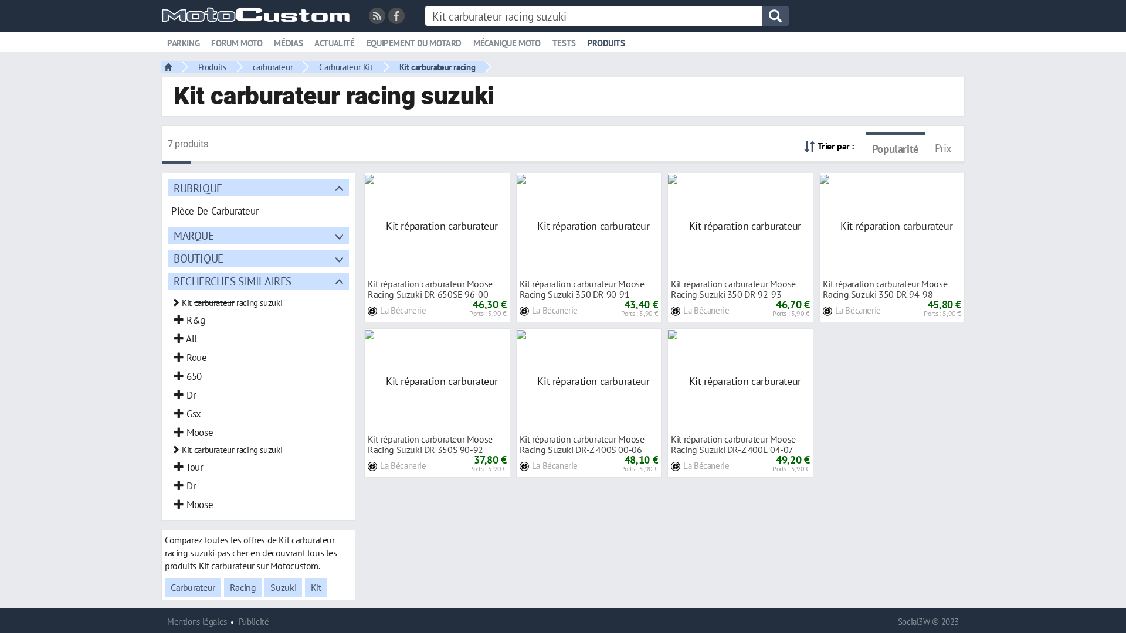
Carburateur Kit (345, 67)
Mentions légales (197, 621)
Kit (316, 587)
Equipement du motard (414, 43)
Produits (606, 43)
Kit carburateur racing (437, 67)
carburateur (273, 67)
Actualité (334, 43)
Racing (243, 587)
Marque (194, 235)
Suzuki (283, 587)
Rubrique (198, 188)
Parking (183, 43)
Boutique (198, 258)
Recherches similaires (232, 281)
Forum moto (236, 43)
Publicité (254, 621)
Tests (564, 43)
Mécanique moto (507, 43)
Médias (288, 43)
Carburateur (193, 587)
